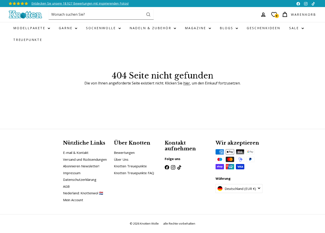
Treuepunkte (27, 40)
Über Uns (121, 159)
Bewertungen (124, 152)
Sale (294, 28)
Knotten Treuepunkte (130, 166)
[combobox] (101, 14)
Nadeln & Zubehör (151, 28)
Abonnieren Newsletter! (81, 166)
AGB (66, 186)
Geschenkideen (263, 28)
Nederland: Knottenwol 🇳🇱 (83, 193)
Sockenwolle (101, 28)
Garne (66, 28)
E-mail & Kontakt (75, 152)
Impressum (71, 173)
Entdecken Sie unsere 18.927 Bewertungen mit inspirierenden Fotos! (80, 3)
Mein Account (73, 200)
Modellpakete (30, 28)
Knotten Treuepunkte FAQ (134, 173)
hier (186, 83)
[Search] (148, 14)
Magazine (196, 28)
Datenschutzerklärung (79, 179)
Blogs (227, 28)
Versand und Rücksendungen (85, 159)
